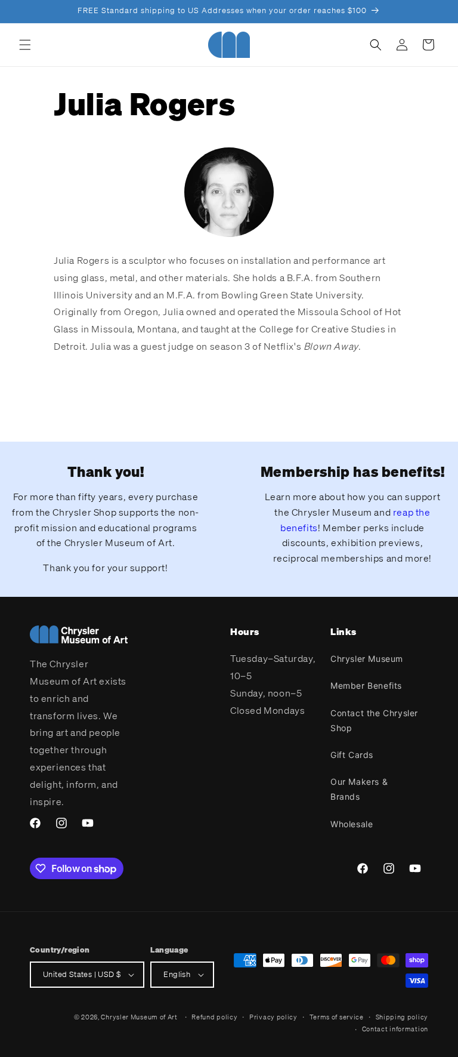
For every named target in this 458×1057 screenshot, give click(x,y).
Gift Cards (351, 755)
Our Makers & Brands (359, 789)
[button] (25, 45)
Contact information (395, 1029)
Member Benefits (366, 685)
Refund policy (214, 1017)
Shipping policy (402, 1017)
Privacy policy (273, 1017)
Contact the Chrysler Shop (374, 720)
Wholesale (351, 824)
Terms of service (337, 1017)
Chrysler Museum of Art (139, 1017)
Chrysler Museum (366, 659)
